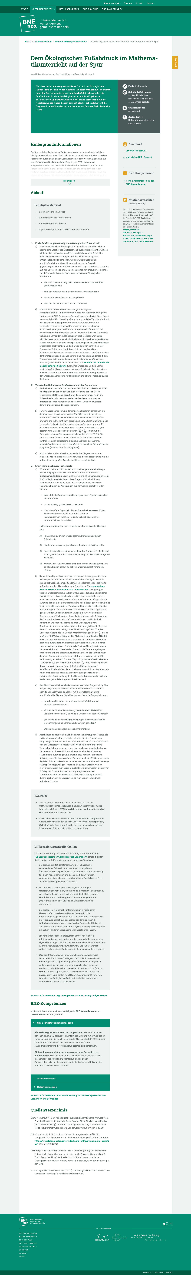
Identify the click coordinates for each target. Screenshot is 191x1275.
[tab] (70, 1023)
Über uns (128, 3)
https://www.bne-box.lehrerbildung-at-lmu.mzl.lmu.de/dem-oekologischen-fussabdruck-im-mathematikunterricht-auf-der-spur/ (138, 236)
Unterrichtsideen (42, 9)
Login (22, 1256)
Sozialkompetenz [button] (46, 1078)
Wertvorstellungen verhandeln (71, 41)
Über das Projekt (112, 3)
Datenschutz (159, 1272)
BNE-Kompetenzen (112, 9)
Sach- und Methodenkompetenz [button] (55, 1023)
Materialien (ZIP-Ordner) (139, 157)
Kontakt (139, 3)
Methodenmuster (69, 9)
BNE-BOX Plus (90, 9)
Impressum (147, 1272)
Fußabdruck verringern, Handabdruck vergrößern (61, 857)
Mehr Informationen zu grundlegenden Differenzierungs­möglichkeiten (70, 995)
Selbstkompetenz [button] (47, 1087)
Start (24, 9)
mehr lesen (69, 181)
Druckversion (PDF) (136, 151)
